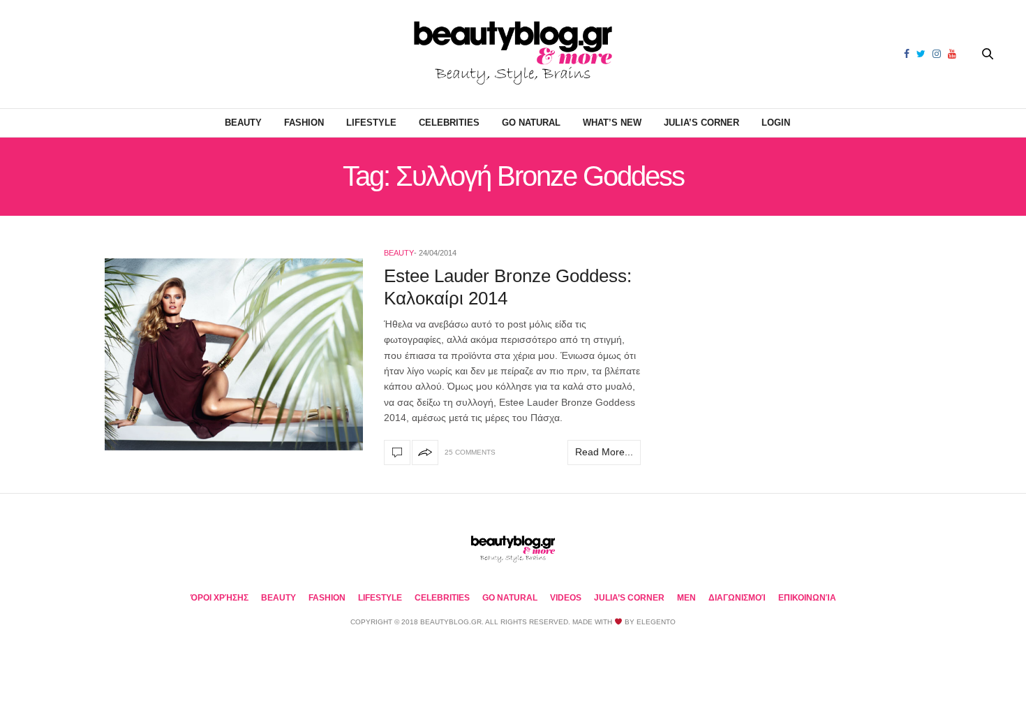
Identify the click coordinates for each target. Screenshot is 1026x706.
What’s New (612, 122)
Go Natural (531, 122)
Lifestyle (371, 122)
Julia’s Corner (701, 122)
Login (775, 122)
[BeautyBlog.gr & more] (513, 54)
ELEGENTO (656, 622)
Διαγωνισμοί (737, 598)
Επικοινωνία (807, 598)
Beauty (243, 122)
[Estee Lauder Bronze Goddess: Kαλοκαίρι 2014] (234, 354)
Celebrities (449, 122)
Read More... (604, 451)
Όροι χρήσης (219, 598)
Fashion (304, 122)
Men (686, 598)
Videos (565, 598)
